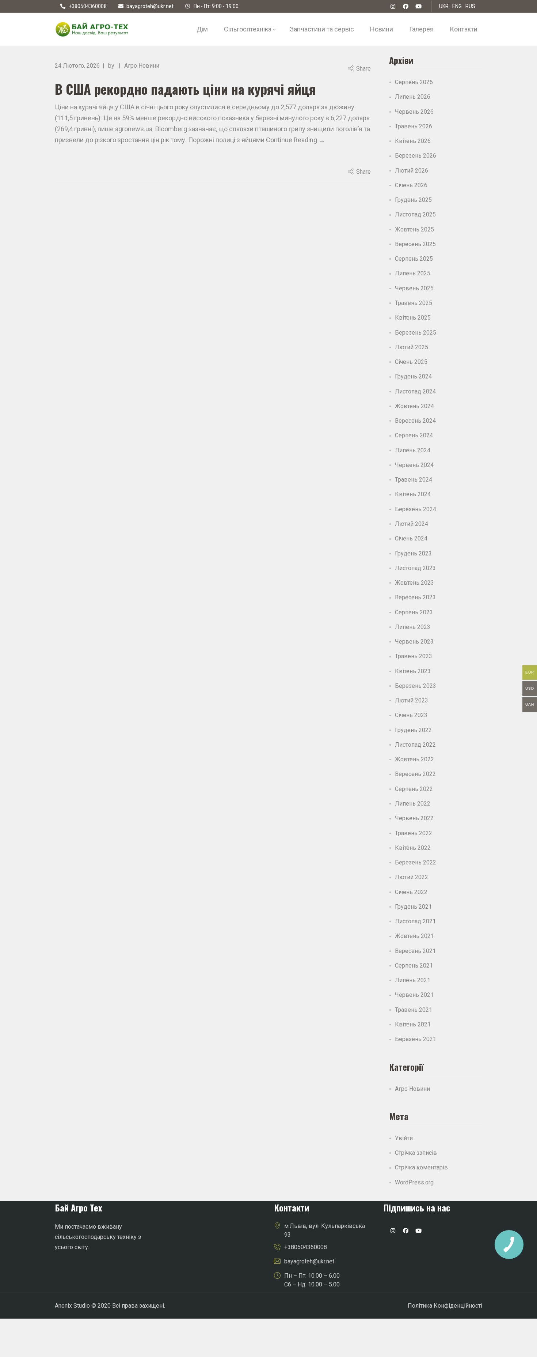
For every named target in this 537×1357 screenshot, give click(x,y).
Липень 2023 (412, 626)
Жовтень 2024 (414, 406)
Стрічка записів (416, 1152)
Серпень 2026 (414, 82)
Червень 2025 (414, 288)
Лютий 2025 (411, 347)
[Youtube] (418, 1230)
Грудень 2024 (413, 376)
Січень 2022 (411, 892)
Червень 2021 (414, 994)
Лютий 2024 (411, 523)
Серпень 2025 (414, 258)
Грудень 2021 (413, 906)
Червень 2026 (414, 111)
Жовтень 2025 (414, 229)
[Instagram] (392, 1230)
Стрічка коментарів (421, 1167)
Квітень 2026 (413, 140)
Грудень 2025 (413, 199)
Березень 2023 (415, 685)
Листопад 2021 (415, 921)
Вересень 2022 (415, 773)
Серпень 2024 (414, 435)
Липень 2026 (412, 96)
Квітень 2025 (413, 317)
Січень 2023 (411, 715)
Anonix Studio (72, 1305)
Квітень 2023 (413, 671)
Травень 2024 (413, 479)
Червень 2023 (414, 641)
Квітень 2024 (413, 494)
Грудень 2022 (413, 730)
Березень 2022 (415, 862)
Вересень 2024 (415, 420)
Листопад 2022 (415, 744)
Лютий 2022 (411, 877)
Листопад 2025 (415, 214)
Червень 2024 (414, 464)
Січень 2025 (411, 361)
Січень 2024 (411, 538)
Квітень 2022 (413, 847)
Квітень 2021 (413, 1024)
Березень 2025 (415, 332)
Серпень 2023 (414, 612)
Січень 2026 (411, 185)
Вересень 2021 (415, 950)
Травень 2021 (413, 1009)
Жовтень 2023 (414, 582)
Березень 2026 (415, 155)
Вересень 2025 (415, 244)
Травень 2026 (413, 126)
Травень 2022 (413, 833)
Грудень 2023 (413, 553)
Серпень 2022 (414, 788)
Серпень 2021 (414, 965)
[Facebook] (405, 6)
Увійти (404, 1138)
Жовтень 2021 (414, 935)
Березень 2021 (415, 1039)
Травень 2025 (413, 302)
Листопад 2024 (415, 391)
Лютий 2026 (411, 170)
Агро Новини (141, 65)
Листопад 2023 (415, 568)
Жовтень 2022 (414, 759)
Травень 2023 (413, 656)
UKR (444, 6)
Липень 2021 (412, 980)
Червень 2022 (414, 818)
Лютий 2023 (411, 700)
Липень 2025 (412, 273)
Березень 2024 (415, 509)
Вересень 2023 (415, 597)
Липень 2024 (412, 450)
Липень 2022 (412, 803)
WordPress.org (414, 1182)
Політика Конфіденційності (445, 1305)
